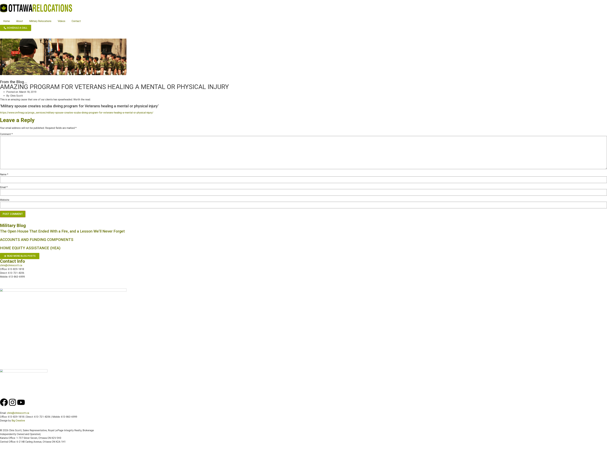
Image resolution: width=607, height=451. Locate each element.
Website (4, 200)
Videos (61, 21)
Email (4, 187)
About (19, 21)
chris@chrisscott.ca (11, 265)
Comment (6, 134)
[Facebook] (4, 402)
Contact (76, 21)
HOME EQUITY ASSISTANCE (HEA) (30, 248)
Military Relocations (40, 21)
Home (6, 21)
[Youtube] (21, 402)
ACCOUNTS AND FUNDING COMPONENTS (36, 239)
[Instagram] (12, 402)
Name (4, 174)
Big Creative (18, 420)
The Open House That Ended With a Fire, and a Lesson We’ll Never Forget (63, 231)
